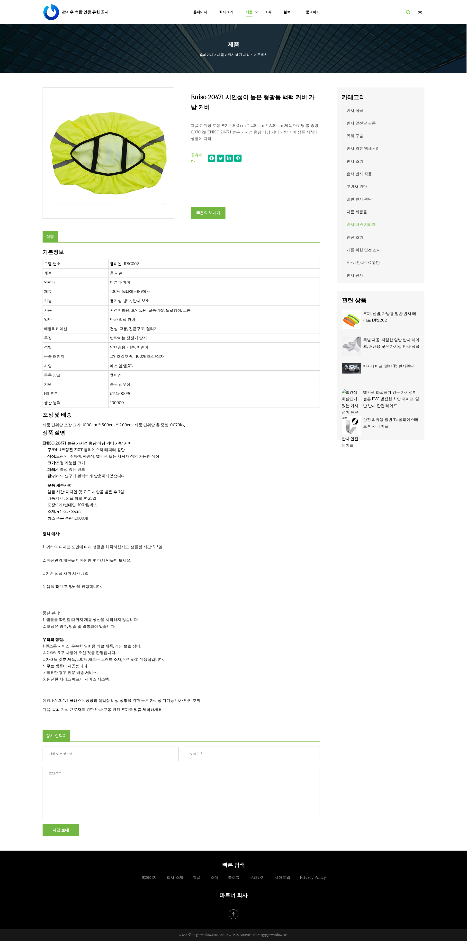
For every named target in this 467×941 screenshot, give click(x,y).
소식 (268, 12)
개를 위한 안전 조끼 (364, 249)
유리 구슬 (355, 135)
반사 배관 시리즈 (240, 54)
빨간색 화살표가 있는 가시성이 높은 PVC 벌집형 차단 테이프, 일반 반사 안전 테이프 (391, 399)
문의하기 (313, 12)
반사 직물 (355, 110)
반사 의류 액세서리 (363, 148)
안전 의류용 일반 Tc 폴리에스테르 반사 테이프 (390, 422)
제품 (249, 12)
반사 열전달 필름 (361, 123)
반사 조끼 (355, 161)
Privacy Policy (313, 877)
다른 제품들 (357, 211)
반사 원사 (355, 275)
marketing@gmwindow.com (269, 935)
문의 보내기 (210, 212)
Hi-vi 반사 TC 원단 (363, 262)
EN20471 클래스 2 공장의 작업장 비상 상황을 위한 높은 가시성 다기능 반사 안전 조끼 (126, 700)
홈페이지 (200, 12)
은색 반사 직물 (359, 173)
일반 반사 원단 (359, 199)
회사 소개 (226, 12)
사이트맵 (282, 877)
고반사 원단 (357, 186)
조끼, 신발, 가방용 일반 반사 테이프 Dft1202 (389, 316)
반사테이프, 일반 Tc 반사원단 (388, 366)
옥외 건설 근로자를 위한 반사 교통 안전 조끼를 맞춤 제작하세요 (107, 709)
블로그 (289, 12)
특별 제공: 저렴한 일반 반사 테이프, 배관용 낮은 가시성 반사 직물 (391, 343)
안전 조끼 (355, 237)
